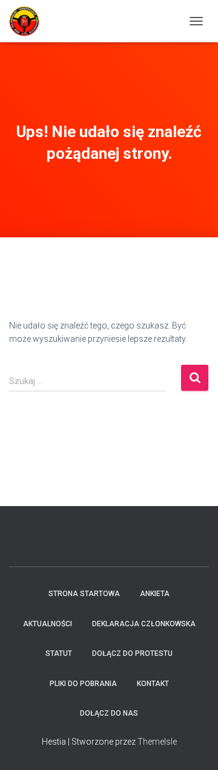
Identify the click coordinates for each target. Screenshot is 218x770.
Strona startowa (84, 593)
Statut (58, 653)
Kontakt (153, 683)
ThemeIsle (157, 741)
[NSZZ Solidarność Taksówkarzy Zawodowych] (28, 21)
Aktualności (47, 624)
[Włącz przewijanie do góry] (194, 746)
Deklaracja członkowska (144, 624)
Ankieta (155, 593)
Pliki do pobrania (83, 683)
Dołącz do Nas (109, 713)
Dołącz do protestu (132, 653)
